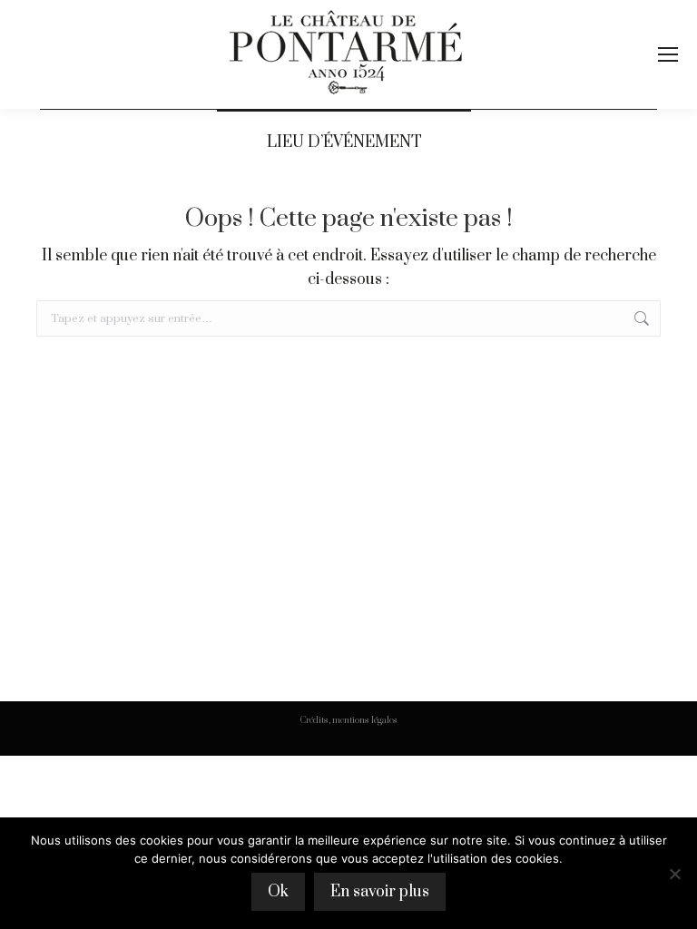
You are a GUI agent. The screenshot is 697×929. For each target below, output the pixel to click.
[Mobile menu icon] (668, 54)
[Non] (674, 874)
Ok (278, 892)
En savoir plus (379, 892)
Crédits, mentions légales (349, 720)
